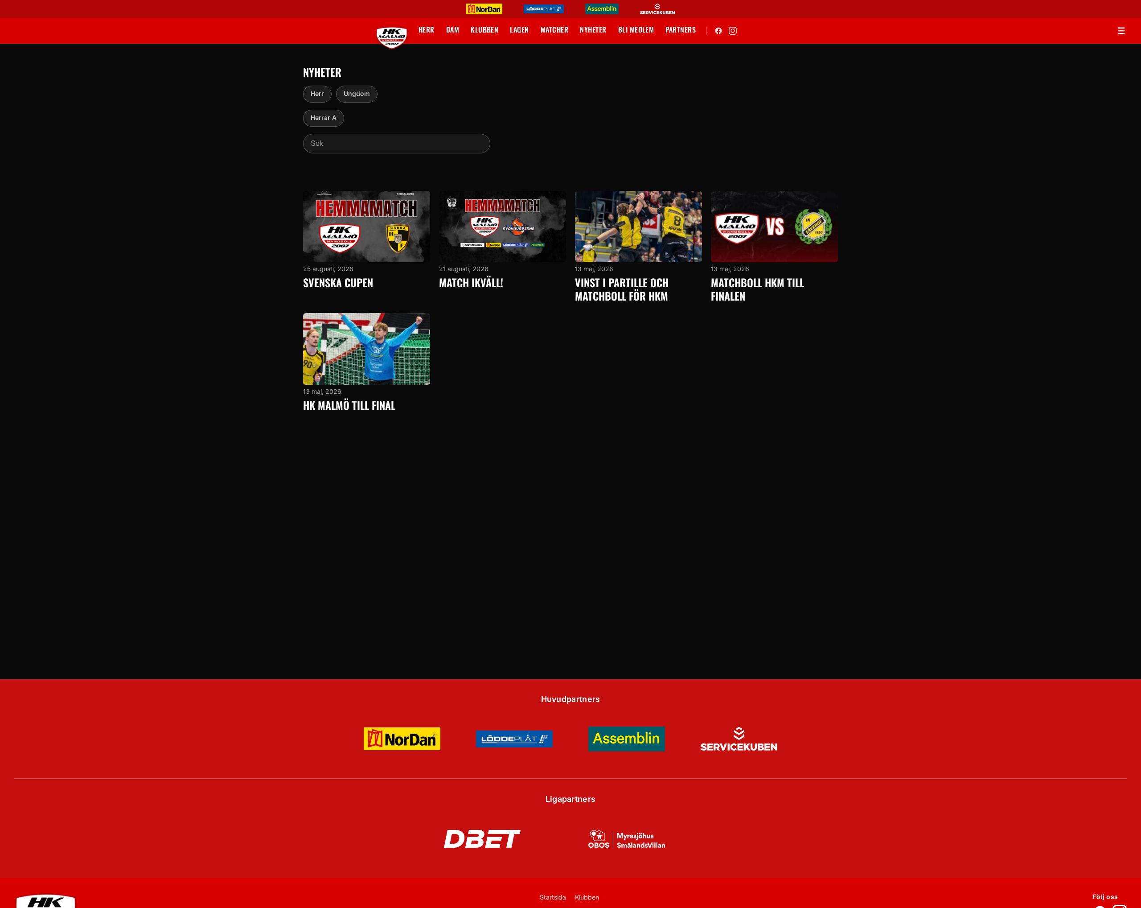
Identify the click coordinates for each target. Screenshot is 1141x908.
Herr (317, 93)
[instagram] (733, 31)
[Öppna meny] (1121, 30)
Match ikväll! (471, 282)
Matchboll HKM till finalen (757, 289)
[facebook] (718, 31)
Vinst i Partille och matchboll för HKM (622, 289)
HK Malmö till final (349, 405)
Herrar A (324, 117)
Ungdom (357, 93)
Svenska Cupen (338, 282)
